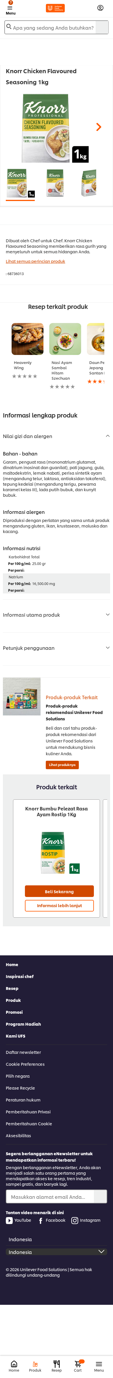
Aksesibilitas (18, 1135)
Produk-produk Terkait (72, 697)
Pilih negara (18, 1076)
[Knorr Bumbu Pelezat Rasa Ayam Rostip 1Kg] (56, 852)
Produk (13, 1000)
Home (12, 964)
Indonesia (20, 1239)
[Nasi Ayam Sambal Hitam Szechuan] (65, 339)
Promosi (14, 1012)
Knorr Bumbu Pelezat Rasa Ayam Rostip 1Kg (56, 811)
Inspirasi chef (20, 976)
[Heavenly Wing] (27, 339)
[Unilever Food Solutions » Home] (55, 8)
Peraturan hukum (23, 1099)
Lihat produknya (62, 764)
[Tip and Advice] (22, 696)
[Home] (14, 1364)
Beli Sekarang (59, 891)
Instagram (90, 1220)
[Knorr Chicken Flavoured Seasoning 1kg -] (20, 183)
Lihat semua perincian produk (35, 261)
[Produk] (35, 1364)
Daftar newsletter (23, 1052)
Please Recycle (20, 1087)
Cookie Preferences (25, 1064)
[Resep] (57, 1364)
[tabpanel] (54, 128)
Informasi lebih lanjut (59, 905)
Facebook (55, 1220)
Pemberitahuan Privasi (28, 1111)
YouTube (22, 1220)
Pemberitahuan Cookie (29, 1123)
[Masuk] (100, 8)
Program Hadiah (23, 1024)
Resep (12, 988)
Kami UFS (15, 1035)
